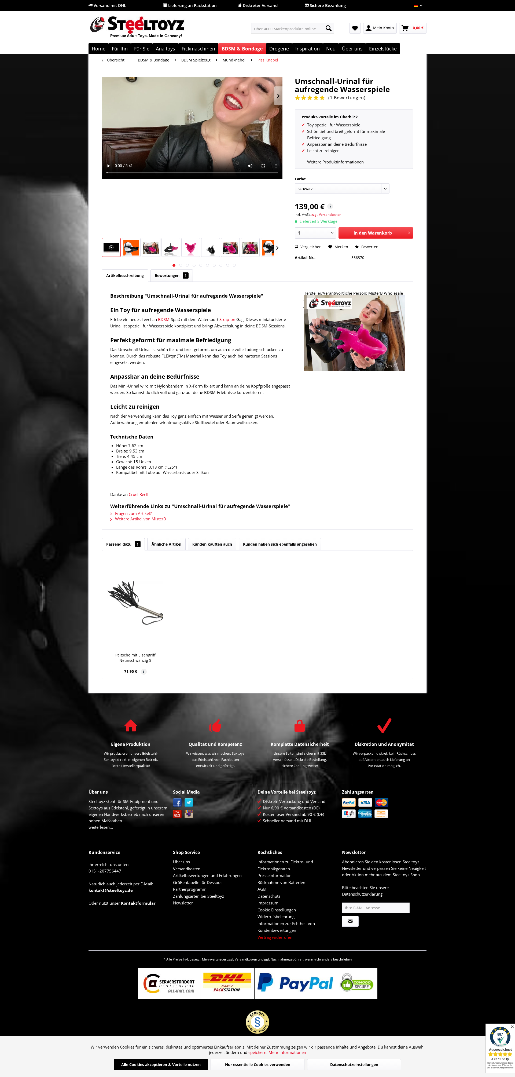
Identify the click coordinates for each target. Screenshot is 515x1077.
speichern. (258, 1052)
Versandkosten (186, 868)
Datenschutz (269, 896)
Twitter (189, 802)
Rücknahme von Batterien (281, 882)
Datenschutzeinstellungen (354, 1064)
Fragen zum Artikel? (133, 513)
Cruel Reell (138, 494)
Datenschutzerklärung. (363, 894)
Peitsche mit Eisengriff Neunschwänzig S (135, 657)
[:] (111, 247)
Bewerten (369, 246)
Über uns (181, 861)
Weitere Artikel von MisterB (140, 518)
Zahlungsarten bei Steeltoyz (198, 896)
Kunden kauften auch (212, 544)
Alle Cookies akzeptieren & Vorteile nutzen (161, 1064)
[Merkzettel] (355, 28)
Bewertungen (171, 275)
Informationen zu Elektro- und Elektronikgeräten (285, 865)
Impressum (268, 903)
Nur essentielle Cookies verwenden (257, 1064)
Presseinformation (275, 875)
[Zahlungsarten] (383, 808)
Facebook (177, 802)
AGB (262, 889)
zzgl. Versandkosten (326, 214)
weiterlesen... (101, 827)
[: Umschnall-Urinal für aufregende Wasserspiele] (131, 247)
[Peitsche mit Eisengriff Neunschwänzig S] (135, 603)
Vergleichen (310, 246)
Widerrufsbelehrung (276, 916)
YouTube (177, 814)
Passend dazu (122, 544)
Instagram (189, 814)
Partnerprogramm (190, 889)
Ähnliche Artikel (166, 544)
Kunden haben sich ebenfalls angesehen (280, 544)
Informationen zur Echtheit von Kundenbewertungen (286, 927)
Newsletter (183, 903)
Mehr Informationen (287, 1052)
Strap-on (227, 319)
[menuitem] (292, 28)
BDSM (164, 319)
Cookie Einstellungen (277, 909)
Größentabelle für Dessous (197, 882)
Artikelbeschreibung (125, 275)
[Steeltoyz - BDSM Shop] (146, 29)
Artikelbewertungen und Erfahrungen (207, 875)
